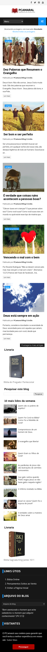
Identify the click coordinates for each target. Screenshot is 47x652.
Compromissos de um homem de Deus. (27, 430)
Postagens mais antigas (32, 345)
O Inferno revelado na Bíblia (30, 489)
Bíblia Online (13, 579)
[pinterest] (39, 2)
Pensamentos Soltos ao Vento (22, 583)
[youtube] (43, 2)
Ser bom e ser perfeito (18, 134)
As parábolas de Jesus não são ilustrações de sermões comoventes (29, 468)
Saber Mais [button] (12, 640)
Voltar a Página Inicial (17, 587)
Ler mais (7, 96)
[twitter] (35, 2)
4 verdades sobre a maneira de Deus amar (30, 514)
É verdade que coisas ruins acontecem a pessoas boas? (22, 197)
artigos (8, 41)
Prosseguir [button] (23, 647)
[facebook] (31, 2)
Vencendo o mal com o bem (21, 257)
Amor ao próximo (11, 229)
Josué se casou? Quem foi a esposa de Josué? (30, 502)
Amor (7, 287)
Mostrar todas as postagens (24, 31)
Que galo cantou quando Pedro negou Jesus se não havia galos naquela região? (29, 479)
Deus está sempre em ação (21, 315)
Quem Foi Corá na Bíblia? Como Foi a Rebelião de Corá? (28, 420)
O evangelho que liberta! (28, 441)
